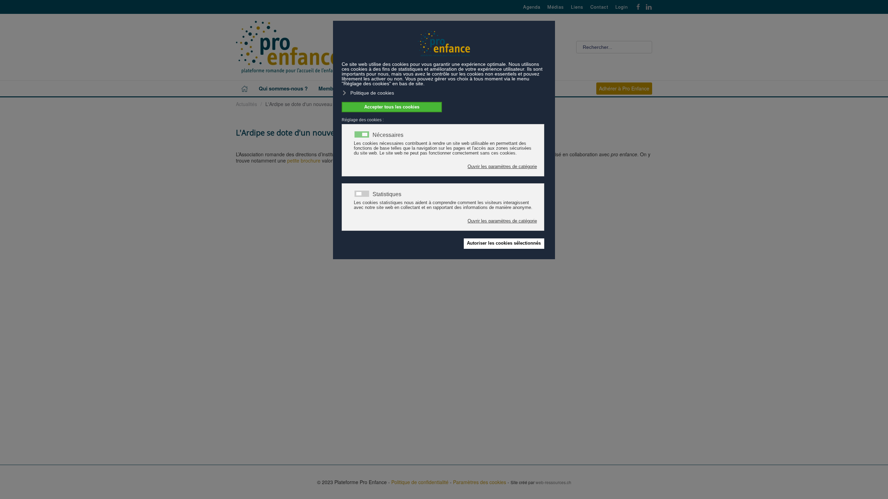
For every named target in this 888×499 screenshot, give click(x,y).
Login (621, 7)
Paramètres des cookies (479, 482)
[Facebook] (638, 6)
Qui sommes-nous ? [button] (283, 88)
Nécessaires (388, 135)
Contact (599, 7)
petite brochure (304, 160)
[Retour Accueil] (288, 47)
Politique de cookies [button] (372, 93)
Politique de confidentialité (420, 482)
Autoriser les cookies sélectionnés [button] (504, 243)
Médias (555, 7)
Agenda (531, 7)
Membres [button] (329, 88)
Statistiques (387, 194)
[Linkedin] (648, 6)
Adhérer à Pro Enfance (624, 88)
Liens (577, 7)
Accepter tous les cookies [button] (391, 107)
